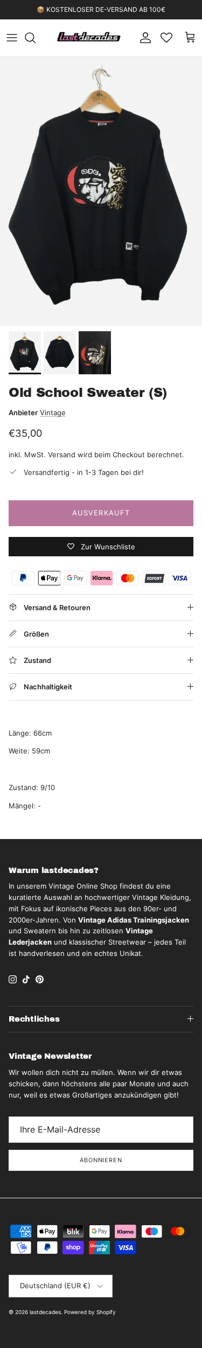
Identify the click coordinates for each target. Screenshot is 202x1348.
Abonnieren (101, 1160)
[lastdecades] (89, 38)
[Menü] (12, 38)
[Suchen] (35, 38)
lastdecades (45, 1312)
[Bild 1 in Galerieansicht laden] (101, 191)
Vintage (53, 412)
